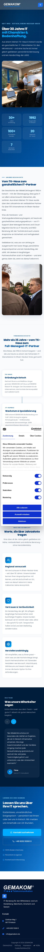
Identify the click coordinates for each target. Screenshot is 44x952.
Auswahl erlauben (22, 514)
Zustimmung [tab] (8, 436)
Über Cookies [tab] (35, 436)
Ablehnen (22, 521)
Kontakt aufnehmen (23, 832)
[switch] (38, 483)
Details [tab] (22, 436)
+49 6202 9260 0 (24, 841)
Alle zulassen (22, 508)
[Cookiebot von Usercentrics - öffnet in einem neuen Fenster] (31, 429)
